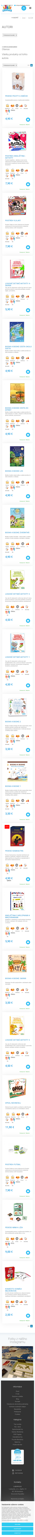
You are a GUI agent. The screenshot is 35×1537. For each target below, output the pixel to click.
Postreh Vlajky (13, 221)
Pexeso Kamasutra (14, 851)
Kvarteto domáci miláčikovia (13, 1289)
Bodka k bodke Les (14, 471)
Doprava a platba (17, 1396)
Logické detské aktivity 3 (17, 1040)
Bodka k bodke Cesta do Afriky (16, 409)
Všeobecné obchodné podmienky (17, 1404)
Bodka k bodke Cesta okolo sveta (18, 347)
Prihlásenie (17, 1412)
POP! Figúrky (17, 1434)
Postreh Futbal (13, 1165)
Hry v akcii (17, 1427)
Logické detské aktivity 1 (17, 657)
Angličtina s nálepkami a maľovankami (17, 916)
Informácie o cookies (22, 1520)
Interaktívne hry (17, 1437)
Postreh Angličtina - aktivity (15, 156)
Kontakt (17, 1401)
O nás (17, 1394)
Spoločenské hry (17, 1429)
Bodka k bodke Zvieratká (17, 533)
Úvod (23, 18)
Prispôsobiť (17, 1528)
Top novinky (17, 1424)
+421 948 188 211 (8, 5)
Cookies (17, 1414)
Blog (17, 1399)
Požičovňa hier (17, 1444)
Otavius (13, 110)
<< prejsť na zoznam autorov (9, 46)
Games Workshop (17, 1432)
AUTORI (30, 18)
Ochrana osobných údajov (17, 1406)
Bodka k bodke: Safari (15, 978)
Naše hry (17, 1442)
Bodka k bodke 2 (13, 722)
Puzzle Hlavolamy (17, 1439)
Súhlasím (17, 1524)
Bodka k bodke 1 (13, 786)
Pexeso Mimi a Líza (14, 1228)
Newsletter (17, 1409)
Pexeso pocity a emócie (16, 96)
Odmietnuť (17, 1533)
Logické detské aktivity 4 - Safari (18, 284)
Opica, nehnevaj (13, 1103)
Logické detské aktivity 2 (17, 594)
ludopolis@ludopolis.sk (23, 5)
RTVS (12, 1243)
